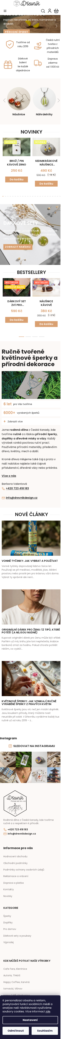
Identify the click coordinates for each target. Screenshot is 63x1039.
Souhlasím (45, 1031)
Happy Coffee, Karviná (16, 978)
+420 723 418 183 (17, 486)
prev (3, 150)
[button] (5, 26)
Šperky (7, 912)
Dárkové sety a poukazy (17, 932)
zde (48, 1011)
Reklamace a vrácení (15, 872)
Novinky (7, 892)
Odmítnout (16, 1031)
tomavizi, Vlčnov (12, 985)
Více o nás (9, 473)
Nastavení (30, 1020)
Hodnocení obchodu (15, 852)
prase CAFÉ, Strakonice (16, 991)
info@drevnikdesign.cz (21, 495)
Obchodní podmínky (15, 859)
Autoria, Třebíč (11, 971)
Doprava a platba (13, 879)
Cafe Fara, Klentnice (15, 965)
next (57, 150)
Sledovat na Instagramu (33, 743)
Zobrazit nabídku (17, 245)
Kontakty (8, 885)
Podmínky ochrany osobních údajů (23, 866)
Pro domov (9, 925)
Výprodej (8, 938)
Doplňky (8, 919)
